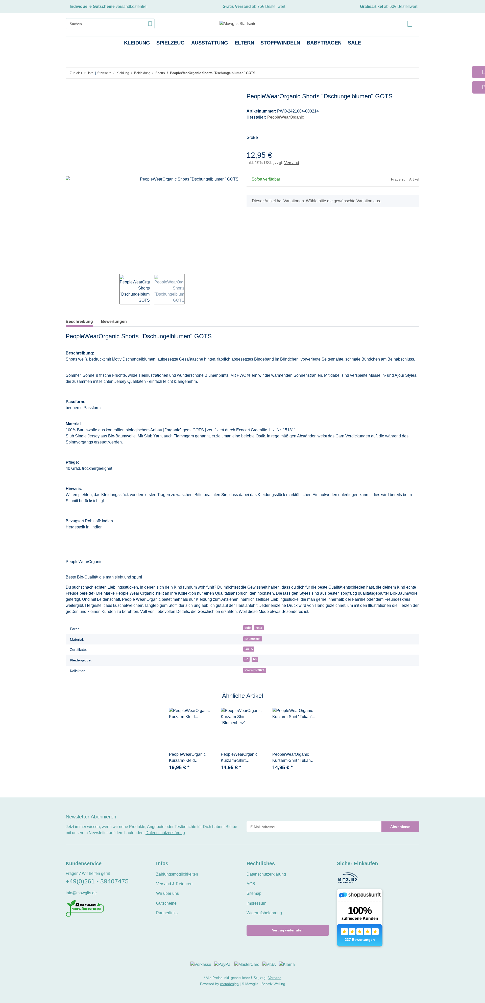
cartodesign (229, 984)
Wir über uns (167, 893)
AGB (251, 884)
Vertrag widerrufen (288, 930)
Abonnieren (400, 826)
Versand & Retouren (174, 884)
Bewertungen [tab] (114, 321)
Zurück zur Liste (81, 73)
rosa (259, 628)
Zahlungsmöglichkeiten (177, 874)
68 (255, 659)
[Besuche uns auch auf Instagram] (86, 928)
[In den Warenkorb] (70, 90)
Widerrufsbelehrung (264, 913)
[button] (410, 23)
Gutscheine (166, 903)
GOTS (249, 649)
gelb (248, 628)
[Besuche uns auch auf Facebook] (69, 928)
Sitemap (254, 893)
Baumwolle (252, 639)
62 (246, 659)
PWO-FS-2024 (254, 670)
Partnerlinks (167, 913)
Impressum (256, 903)
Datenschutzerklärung (165, 833)
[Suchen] (150, 23)
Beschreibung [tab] (79, 321)
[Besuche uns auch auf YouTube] (77, 928)
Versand (291, 163)
